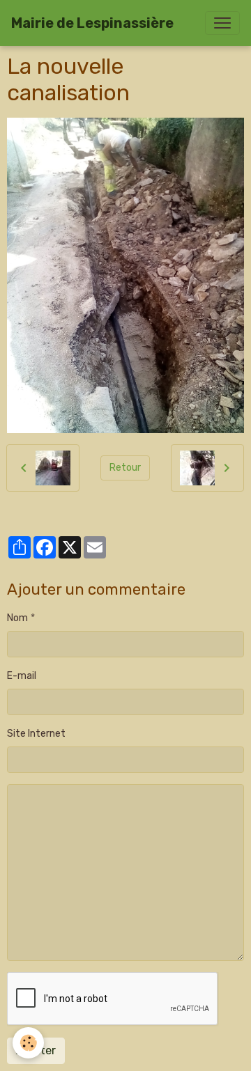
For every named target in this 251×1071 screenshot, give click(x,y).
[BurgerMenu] (222, 23)
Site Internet (36, 734)
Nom (17, 618)
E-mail (21, 676)
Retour (125, 468)
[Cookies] (28, 1042)
